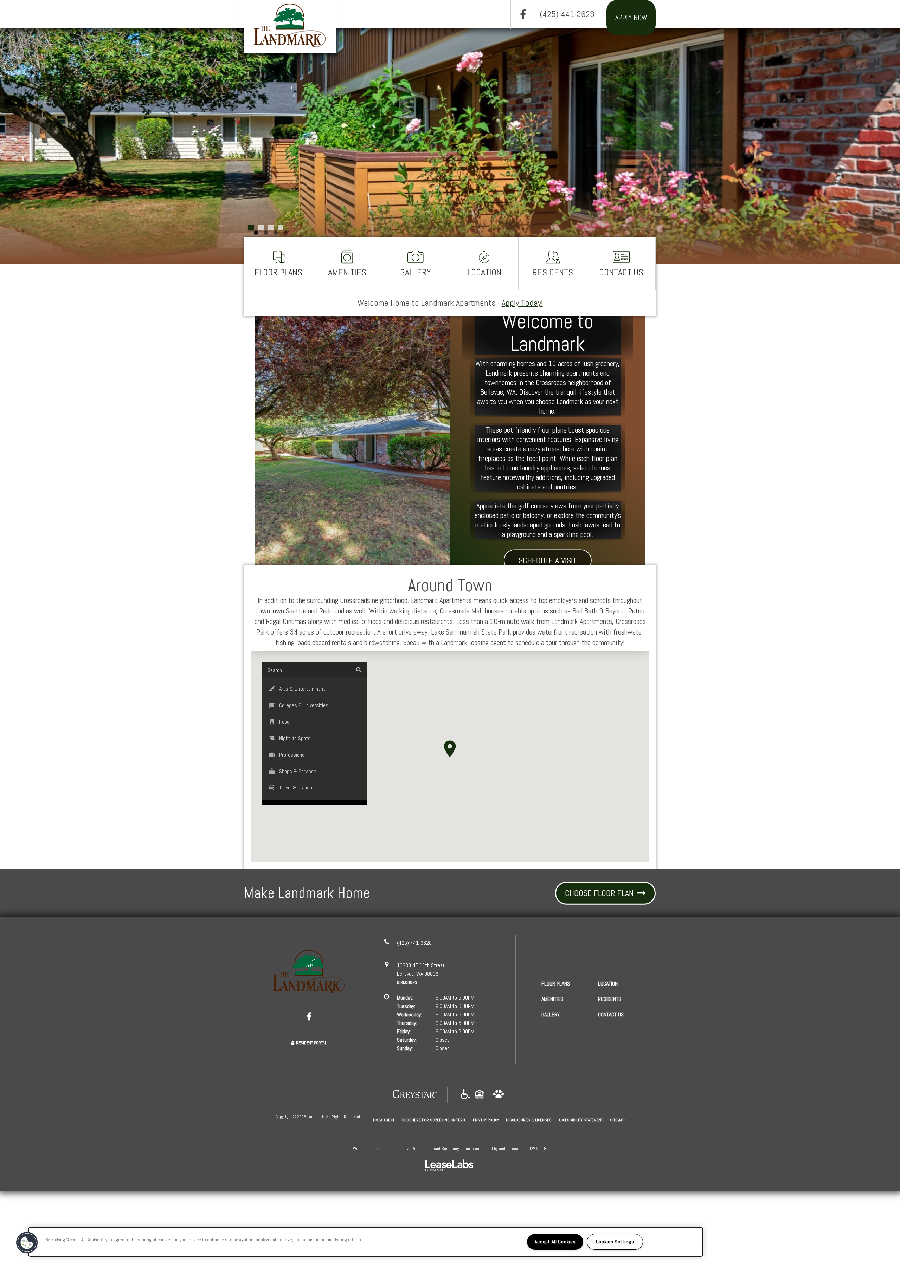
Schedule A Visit (548, 559)
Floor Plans (278, 272)
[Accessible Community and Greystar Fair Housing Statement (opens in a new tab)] (465, 1094)
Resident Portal (311, 1043)
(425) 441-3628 (567, 13)
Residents (552, 272)
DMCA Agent (383, 1120)
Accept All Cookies (555, 1241)
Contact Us (621, 272)
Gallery (415, 272)
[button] (522, 14)
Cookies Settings (615, 1241)
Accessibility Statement (581, 1120)
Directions (407, 982)
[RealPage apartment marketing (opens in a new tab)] (450, 1165)
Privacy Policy (486, 1120)
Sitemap (617, 1120)
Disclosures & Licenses (529, 1120)
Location (484, 272)
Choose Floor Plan (600, 892)
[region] (365, 1242)
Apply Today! (522, 302)
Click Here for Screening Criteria (433, 1120)
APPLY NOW (631, 17)
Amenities (347, 272)
